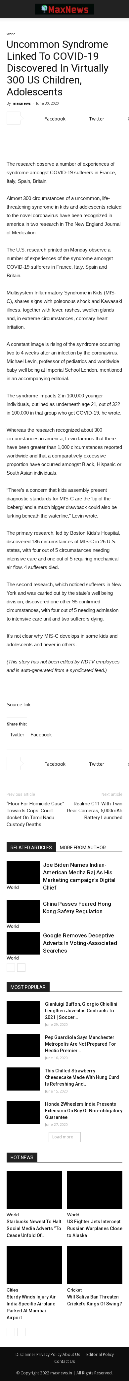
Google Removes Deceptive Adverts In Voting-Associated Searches (80, 943)
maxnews (22, 103)
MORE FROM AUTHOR (83, 847)
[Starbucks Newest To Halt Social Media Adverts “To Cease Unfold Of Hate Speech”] (34, 1190)
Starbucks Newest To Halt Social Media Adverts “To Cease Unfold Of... (34, 1228)
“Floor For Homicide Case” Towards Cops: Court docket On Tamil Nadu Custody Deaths (35, 814)
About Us (71, 1354)
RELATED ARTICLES (31, 847)
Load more (62, 1137)
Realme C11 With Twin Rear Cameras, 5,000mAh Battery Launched (94, 811)
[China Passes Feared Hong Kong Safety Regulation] (23, 911)
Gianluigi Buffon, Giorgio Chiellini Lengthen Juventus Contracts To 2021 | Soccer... (81, 1010)
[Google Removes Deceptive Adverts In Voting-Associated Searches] (23, 943)
